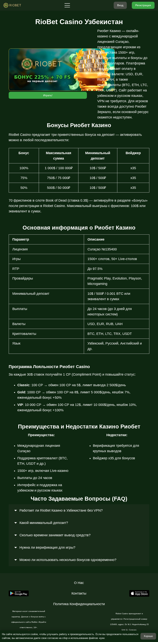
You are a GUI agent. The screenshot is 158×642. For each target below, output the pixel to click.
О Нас (79, 583)
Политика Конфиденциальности (79, 604)
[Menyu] (67, 5)
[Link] (12, 5)
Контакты (78, 593)
